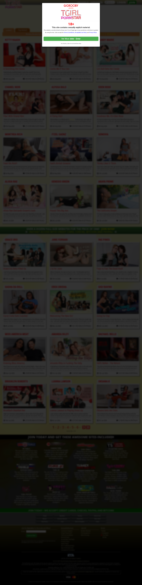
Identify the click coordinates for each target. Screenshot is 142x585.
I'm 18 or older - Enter (71, 39)
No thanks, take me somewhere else (71, 43)
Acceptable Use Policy (81, 32)
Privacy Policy (93, 32)
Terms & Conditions (69, 32)
